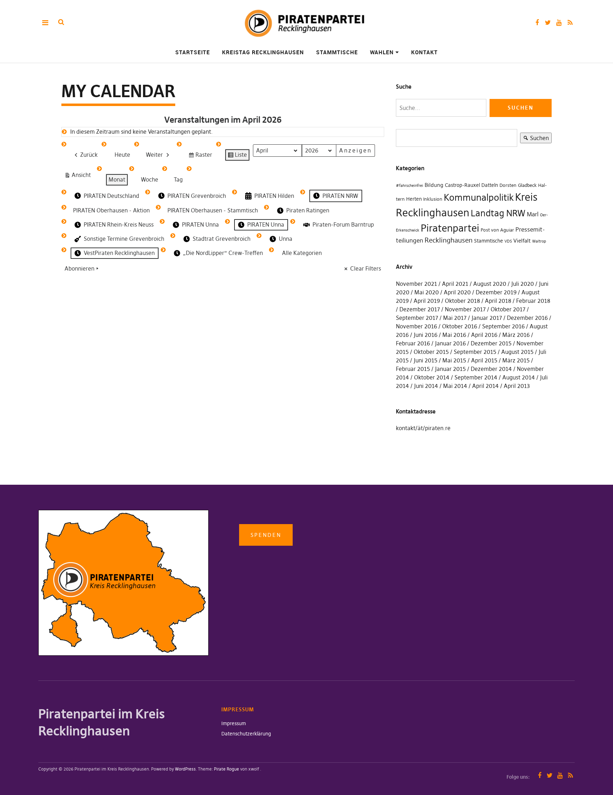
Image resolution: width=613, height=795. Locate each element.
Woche (149, 179)
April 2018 (498, 300)
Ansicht (79, 176)
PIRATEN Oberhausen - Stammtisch (212, 210)
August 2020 (489, 283)
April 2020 (457, 292)
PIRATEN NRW (340, 195)
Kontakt (424, 52)
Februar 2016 (413, 343)
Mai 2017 (454, 317)
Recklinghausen (449, 240)
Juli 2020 (522, 283)
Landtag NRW (498, 213)
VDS (508, 241)
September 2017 (417, 317)
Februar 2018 (533, 300)
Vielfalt (522, 240)
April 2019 (427, 300)
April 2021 (455, 283)
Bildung (434, 185)
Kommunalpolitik (479, 197)
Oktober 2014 (431, 377)
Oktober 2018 (462, 300)
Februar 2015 (413, 368)
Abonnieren (79, 268)
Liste (237, 156)
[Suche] (61, 22)
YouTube (558, 22)
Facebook (536, 22)
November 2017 (465, 309)
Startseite (192, 52)
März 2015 (516, 360)
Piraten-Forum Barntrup (343, 224)
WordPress (185, 769)
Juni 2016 (425, 334)
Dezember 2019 (496, 292)
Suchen (534, 138)
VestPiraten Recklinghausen (119, 252)
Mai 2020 (426, 292)
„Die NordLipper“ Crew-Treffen (223, 252)
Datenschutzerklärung (246, 733)
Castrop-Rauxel (462, 185)
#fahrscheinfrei (409, 185)
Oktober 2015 (431, 351)
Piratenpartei (450, 228)
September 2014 (475, 377)
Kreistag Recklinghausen (263, 52)
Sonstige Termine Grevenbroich (124, 238)
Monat (117, 179)
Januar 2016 (450, 343)
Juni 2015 (425, 360)
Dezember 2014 (491, 368)
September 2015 (475, 351)
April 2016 (484, 334)
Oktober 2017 (508, 309)
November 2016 (416, 326)
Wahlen (382, 52)
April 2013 (517, 385)
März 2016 (516, 334)
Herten (414, 199)
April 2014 (485, 385)
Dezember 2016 (527, 317)
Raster (200, 156)
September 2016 (503, 326)
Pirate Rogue (226, 769)
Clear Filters (365, 268)
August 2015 (517, 351)
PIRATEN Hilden (274, 195)
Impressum (233, 723)
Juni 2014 (426, 385)
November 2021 (416, 283)
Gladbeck (527, 185)
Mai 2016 (454, 334)
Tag (178, 179)
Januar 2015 (450, 368)
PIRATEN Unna (200, 224)
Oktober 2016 (459, 326)
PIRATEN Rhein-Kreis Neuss (119, 224)
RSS (569, 22)
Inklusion (432, 199)
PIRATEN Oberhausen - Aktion (111, 210)
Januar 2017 (486, 317)
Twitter (547, 22)
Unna (285, 238)
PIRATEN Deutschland (111, 195)
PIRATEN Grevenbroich (196, 195)
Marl (533, 214)
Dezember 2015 (491, 343)
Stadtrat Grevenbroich (221, 238)
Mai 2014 (455, 385)
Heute (122, 154)
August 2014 (518, 377)
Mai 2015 (454, 360)
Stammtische (337, 52)
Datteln (489, 185)
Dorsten (508, 185)
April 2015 (484, 360)
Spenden (265, 535)
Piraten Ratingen (307, 210)
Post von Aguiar (497, 230)
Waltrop (539, 241)
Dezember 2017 (419, 309)
